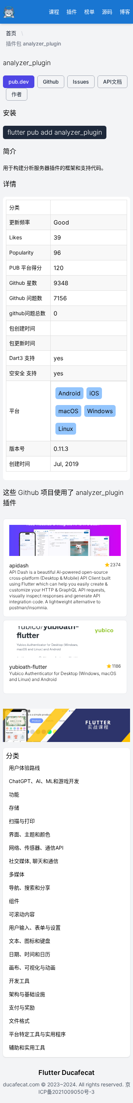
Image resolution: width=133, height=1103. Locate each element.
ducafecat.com (22, 1084)
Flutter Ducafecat (66, 1072)
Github (51, 81)
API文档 (112, 81)
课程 (54, 12)
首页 (11, 33)
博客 (125, 12)
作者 (16, 94)
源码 (107, 12)
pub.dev (18, 81)
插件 (71, 12)
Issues (81, 81)
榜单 (89, 12)
